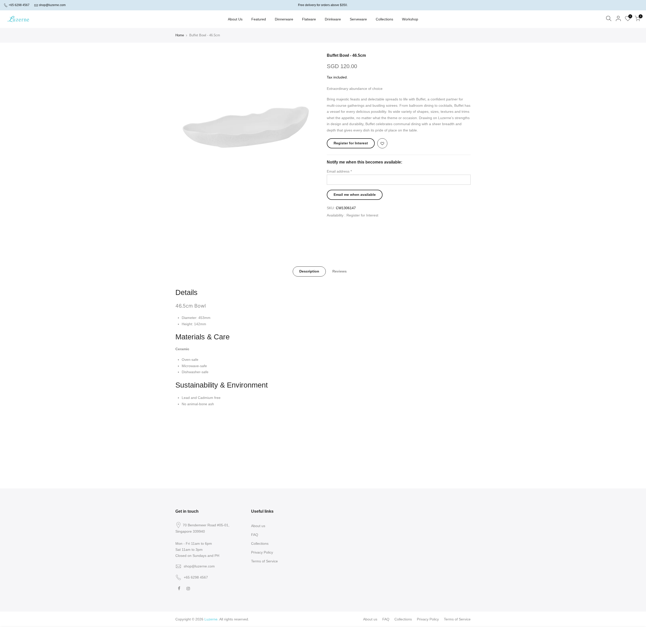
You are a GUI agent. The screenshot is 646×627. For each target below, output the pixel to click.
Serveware (358, 19)
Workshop (410, 19)
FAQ (254, 535)
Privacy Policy (262, 552)
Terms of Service (264, 561)
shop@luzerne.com (52, 5)
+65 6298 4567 (19, 5)
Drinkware (333, 19)
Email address (339, 171)
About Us (235, 19)
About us (258, 526)
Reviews (339, 271)
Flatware (309, 19)
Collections (384, 19)
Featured (258, 19)
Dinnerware (284, 19)
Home (179, 35)
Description (309, 271)
